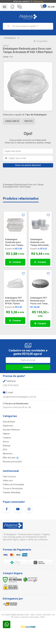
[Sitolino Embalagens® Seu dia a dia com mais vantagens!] (28, 17)
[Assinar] (28, 367)
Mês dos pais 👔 (11, 457)
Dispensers (8, 425)
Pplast (6, 45)
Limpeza (7, 437)
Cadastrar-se (38, 1)
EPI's (5, 449)
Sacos (6, 441)
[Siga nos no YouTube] (18, 509)
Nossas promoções (12, 461)
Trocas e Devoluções (13, 488)
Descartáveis (9, 421)
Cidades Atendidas (12, 492)
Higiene (6, 433)
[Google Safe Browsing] (30, 579)
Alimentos (7, 453)
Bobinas (6, 445)
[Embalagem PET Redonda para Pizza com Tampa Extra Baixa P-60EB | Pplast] (40, 299)
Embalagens (10, 38)
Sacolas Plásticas (11, 429)
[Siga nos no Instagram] (29, 509)
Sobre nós (8, 480)
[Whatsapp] (6, 624)
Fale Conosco (9, 476)
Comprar (16, 262)
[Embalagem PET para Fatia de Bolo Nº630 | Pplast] (15, 297)
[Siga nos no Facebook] (6, 509)
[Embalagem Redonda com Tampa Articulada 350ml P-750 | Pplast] (40, 239)
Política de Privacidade (13, 484)
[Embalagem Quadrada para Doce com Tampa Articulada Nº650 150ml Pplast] (15, 239)
